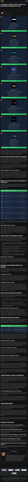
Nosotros (23, 480)
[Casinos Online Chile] (2, 1)
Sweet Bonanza (10, 289)
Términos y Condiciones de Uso (12, 480)
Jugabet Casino (24, 398)
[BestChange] (14, 473)
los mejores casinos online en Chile (11, 232)
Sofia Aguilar (5, 11)
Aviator (22, 413)
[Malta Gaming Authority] (4, 470)
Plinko (25, 387)
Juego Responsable (19, 480)
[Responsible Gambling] (23, 470)
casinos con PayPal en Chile (16, 366)
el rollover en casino (12, 177)
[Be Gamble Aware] (10, 470)
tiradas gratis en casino (17, 239)
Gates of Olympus (10, 352)
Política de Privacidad (6, 480)
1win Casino (19, 337)
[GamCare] (17, 470)
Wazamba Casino (11, 270)
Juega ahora (14, 47)
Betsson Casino (20, 161)
